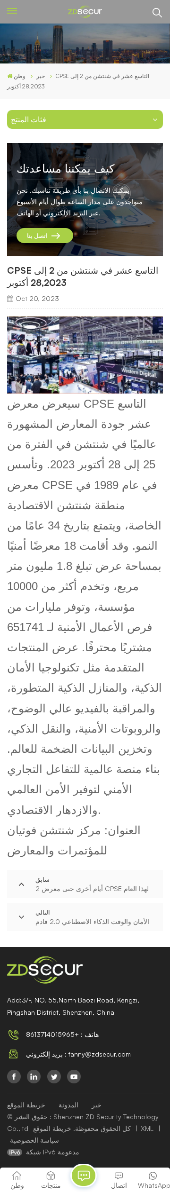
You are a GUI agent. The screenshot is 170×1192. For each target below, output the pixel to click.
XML (147, 1128)
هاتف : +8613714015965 (62, 1034)
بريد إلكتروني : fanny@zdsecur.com (78, 1054)
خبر (97, 1105)
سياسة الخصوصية (34, 1140)
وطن (20, 75)
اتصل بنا (37, 235)
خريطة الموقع (26, 1105)
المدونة (68, 1105)
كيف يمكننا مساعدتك (65, 168)
